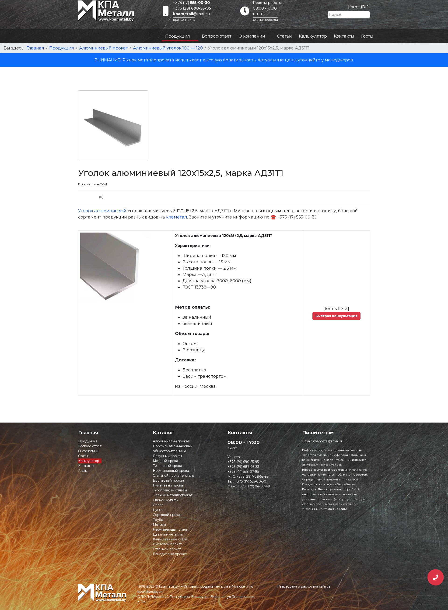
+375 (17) (191, 2)
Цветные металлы (168, 534)
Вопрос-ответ (216, 36)
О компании (251, 36)
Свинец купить (165, 500)
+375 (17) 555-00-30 (250, 481)
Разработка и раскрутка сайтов (303, 586)
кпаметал (176, 217)
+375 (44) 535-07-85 (243, 471)
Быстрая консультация (336, 316)
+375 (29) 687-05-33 (243, 467)
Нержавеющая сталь (170, 529)
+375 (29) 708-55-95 (252, 476)
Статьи (284, 36)
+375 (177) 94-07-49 (254, 486)
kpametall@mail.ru (328, 441)
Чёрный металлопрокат (172, 495)
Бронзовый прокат (168, 480)
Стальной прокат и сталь (173, 475)
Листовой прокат (167, 544)
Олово (158, 505)
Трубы (158, 520)
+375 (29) (192, 8)
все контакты (184, 20)
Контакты (344, 36)
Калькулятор (313, 36)
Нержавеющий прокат (172, 471)
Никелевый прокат (169, 485)
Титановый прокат (168, 466)
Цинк (157, 510)
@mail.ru (191, 14)
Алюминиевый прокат (171, 441)
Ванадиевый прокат (170, 554)
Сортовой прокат (167, 515)
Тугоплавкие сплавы (170, 490)
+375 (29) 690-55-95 (243, 462)
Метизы (159, 524)
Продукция (177, 36)
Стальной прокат (167, 549)
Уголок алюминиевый (102, 210)
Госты (367, 36)
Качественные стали (170, 539)
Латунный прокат (167, 456)
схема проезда (265, 20)
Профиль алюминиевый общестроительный (172, 448)
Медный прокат (166, 461)
